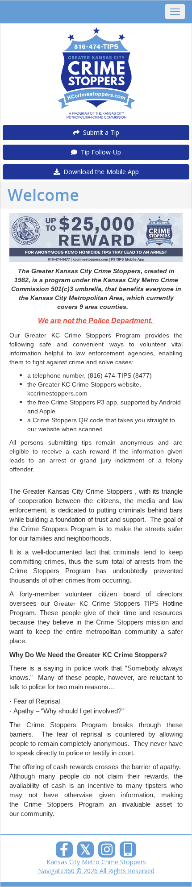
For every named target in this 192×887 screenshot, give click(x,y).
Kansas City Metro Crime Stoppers (96, 862)
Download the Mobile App (99, 171)
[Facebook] (64, 852)
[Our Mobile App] (128, 852)
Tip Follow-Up (99, 152)
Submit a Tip (99, 132)
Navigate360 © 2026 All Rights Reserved (96, 870)
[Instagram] (106, 852)
